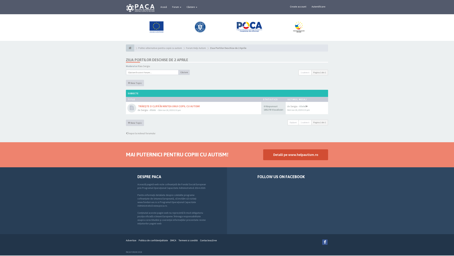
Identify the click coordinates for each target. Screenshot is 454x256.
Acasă (163, 7)
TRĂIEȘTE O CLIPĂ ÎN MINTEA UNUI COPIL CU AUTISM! (169, 106)
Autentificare (318, 6)
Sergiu (144, 110)
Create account (298, 6)
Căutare (191, 7)
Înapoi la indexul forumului (141, 133)
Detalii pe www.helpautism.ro (295, 154)
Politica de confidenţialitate (153, 240)
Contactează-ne (208, 240)
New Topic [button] (136, 83)
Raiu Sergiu (144, 66)
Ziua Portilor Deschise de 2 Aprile (157, 60)
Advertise (131, 240)
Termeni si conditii (188, 240)
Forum (175, 7)
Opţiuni (293, 122)
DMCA (173, 240)
